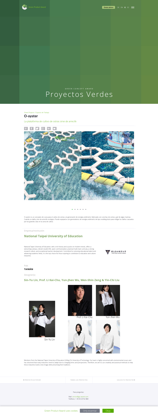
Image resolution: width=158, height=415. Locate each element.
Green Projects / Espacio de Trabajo (36, 112)
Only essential (90, 410)
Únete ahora (108, 7)
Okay (108, 410)
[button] (26, 128)
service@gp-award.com (80, 397)
